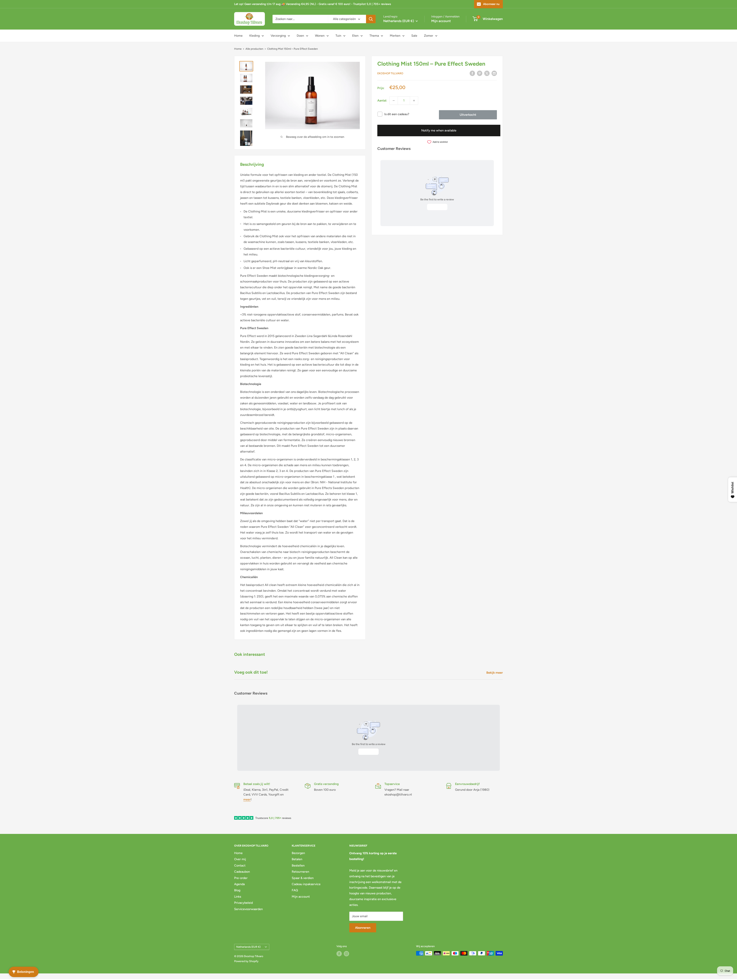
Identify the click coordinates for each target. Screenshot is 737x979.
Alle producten (254, 48)
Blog (237, 890)
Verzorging (278, 35)
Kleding (254, 35)
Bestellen (298, 865)
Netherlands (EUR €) (248, 946)
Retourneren (300, 871)
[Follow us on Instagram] (346, 953)
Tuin (338, 35)
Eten (355, 35)
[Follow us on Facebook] (339, 953)
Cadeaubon (242, 871)
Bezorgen (298, 853)
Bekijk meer (495, 672)
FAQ (295, 890)
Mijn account (441, 21)
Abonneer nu (491, 4)
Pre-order (241, 878)
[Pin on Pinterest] (479, 73)
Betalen (297, 859)
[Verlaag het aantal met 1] (394, 101)
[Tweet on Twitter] (487, 73)
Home (238, 35)
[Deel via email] (494, 73)
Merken (395, 35)
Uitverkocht (468, 114)
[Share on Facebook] (472, 73)
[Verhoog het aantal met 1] (414, 101)
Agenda (239, 884)
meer (247, 799)
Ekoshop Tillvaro (390, 73)
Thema (374, 35)
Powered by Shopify (246, 961)
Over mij (240, 859)
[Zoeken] (371, 19)
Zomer (428, 35)
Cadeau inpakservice (306, 884)
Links (237, 896)
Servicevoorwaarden (248, 909)
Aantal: (382, 100)
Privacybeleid (243, 903)
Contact (239, 865)
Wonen (320, 35)
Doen (300, 35)
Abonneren (362, 927)
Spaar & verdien (303, 878)
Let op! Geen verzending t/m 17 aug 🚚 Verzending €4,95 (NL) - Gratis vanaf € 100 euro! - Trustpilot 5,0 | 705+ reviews (312, 4)
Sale (414, 35)
